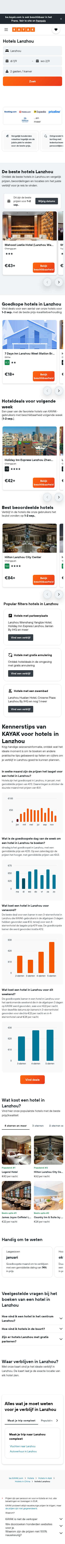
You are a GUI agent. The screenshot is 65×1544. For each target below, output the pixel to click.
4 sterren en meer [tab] (16, 1125)
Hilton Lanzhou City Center (23, 557)
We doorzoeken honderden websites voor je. (28, 1525)
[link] (20, 637)
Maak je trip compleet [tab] (21, 1420)
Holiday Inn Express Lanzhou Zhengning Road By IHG (30, 460)
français (41, 20)
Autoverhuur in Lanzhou (23, 1451)
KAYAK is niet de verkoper (21, 1519)
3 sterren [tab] (37, 1125)
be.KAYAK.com (16, 1478)
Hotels (30, 1478)
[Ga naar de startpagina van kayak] (23, 29)
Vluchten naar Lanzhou (22, 1446)
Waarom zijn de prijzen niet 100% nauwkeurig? (26, 1533)
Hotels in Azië (45, 1478)
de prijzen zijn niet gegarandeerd (21, 1508)
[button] (61, 19)
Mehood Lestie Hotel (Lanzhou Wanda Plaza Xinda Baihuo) (30, 245)
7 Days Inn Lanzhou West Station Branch (30, 353)
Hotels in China (22, 1481)
